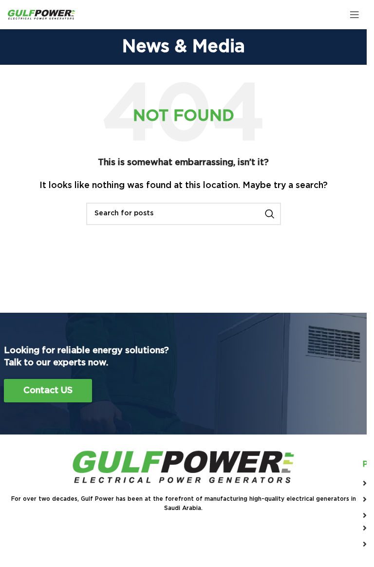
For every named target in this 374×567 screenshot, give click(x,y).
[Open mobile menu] (354, 14)
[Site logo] (41, 14)
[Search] (270, 214)
